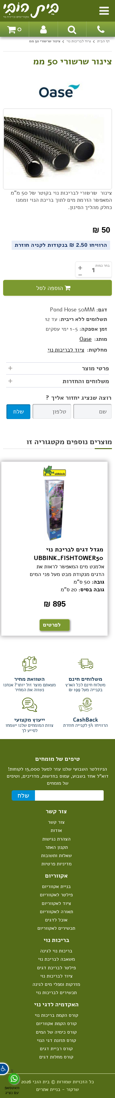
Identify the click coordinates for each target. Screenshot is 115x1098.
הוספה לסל (50, 288)
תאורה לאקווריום (56, 911)
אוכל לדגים (56, 920)
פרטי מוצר (95, 368)
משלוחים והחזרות (86, 381)
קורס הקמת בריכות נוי (56, 1015)
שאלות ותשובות (56, 855)
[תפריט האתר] (104, 9)
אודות (56, 830)
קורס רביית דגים (56, 1048)
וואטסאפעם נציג (12, 1090)
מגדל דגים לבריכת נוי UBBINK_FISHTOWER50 (68, 553)
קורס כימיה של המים (56, 1032)
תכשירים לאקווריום (56, 928)
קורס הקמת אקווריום (56, 1023)
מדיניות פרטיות (56, 863)
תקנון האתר (56, 847)
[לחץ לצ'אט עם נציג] (13, 1078)
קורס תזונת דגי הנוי (56, 1040)
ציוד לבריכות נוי (66, 349)
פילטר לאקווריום (56, 894)
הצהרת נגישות (56, 839)
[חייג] (100, 29)
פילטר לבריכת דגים (56, 967)
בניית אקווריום (56, 886)
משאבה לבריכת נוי (56, 959)
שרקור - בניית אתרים (57, 1089)
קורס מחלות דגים (56, 1057)
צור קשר (56, 822)
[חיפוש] (72, 29)
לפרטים (52, 624)
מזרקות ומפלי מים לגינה (56, 984)
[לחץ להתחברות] (43, 29)
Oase (85, 339)
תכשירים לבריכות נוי (56, 992)
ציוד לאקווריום (56, 903)
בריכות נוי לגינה (56, 950)
